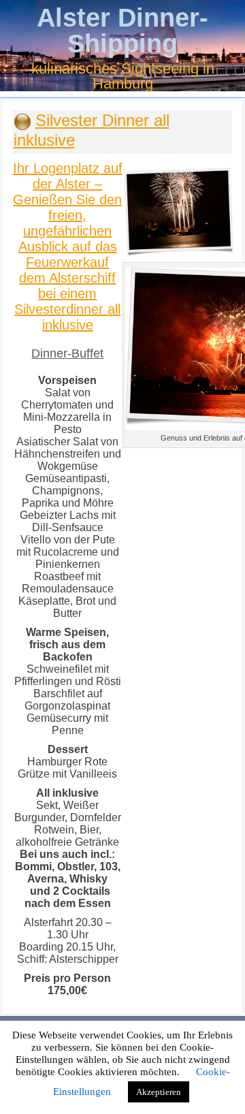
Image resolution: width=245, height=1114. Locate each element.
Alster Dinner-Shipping (122, 30)
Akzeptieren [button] (158, 1092)
